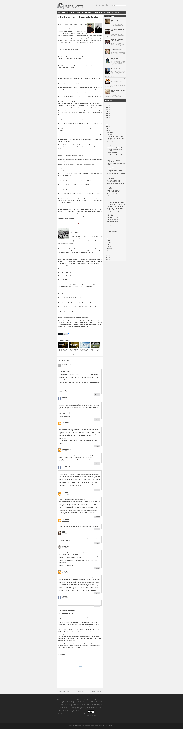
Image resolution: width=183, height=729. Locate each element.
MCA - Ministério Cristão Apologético (68, 329)
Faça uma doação (115, 12)
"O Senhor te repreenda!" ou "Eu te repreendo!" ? (117, 50)
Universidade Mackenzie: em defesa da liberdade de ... (116, 174)
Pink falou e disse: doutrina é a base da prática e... (116, 139)
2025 (107, 103)
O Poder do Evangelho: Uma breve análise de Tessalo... (115, 209)
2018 (107, 113)
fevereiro (109, 250)
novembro (109, 134)
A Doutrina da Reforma (112, 225)
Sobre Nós (64, 12)
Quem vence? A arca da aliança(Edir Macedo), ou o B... (115, 157)
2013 (107, 124)
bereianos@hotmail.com (76, 618)
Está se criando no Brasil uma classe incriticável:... (115, 177)
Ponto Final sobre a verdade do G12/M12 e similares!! (118, 79)
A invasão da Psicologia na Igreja (114, 147)
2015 (107, 120)
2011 (107, 128)
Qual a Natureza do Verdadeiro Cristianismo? (114, 161)
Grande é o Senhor (111, 141)
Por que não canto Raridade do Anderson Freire (118, 19)
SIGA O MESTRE (63, 391)
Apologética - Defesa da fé (67, 354)
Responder (97, 394)
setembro (109, 236)
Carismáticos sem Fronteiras (113, 211)
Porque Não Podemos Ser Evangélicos (115, 136)
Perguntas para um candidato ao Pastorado (114, 171)
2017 (107, 115)
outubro (109, 234)
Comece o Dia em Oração (112, 228)
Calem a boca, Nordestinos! (113, 217)
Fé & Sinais (109, 200)
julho (108, 240)
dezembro (109, 132)
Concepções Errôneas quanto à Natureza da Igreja (118, 40)
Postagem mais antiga (96, 691)
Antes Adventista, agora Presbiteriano (116, 59)
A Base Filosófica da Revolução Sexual (115, 154)
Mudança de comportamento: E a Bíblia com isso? (116, 187)
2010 (107, 130)
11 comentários (75, 19)
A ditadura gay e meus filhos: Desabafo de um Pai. (116, 167)
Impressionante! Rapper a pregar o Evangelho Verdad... (115, 144)
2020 (107, 109)
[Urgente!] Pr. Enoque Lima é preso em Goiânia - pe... (116, 214)
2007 (107, 259)
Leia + (61, 713)
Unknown (64, 571)
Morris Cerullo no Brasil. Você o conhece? (118, 69)
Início (59, 12)
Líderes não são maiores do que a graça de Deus (116, 184)
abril (108, 246)
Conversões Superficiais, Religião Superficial (114, 150)
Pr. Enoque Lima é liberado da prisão (115, 206)
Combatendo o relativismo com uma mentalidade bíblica (115, 230)
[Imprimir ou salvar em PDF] (65, 334)
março (108, 248)
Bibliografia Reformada (87, 12)
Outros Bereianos (98, 12)
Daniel (63, 532)
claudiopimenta (66, 422)
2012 (107, 126)
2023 (107, 105)
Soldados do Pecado (111, 223)
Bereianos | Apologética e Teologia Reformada (89, 725)
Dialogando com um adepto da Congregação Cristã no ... (114, 191)
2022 (107, 107)
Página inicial (80, 691)
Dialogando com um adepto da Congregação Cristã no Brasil (78, 17)
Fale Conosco (107, 12)
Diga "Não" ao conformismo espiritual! (116, 204)
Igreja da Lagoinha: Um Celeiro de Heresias (118, 30)
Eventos (78, 12)
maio (108, 244)
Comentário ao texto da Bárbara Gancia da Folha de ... (116, 164)
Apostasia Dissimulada (112, 152)
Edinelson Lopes (66, 364)
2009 (107, 255)
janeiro (109, 252)
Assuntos (72, 12)
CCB (72, 354)
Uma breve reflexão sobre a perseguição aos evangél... (113, 181)
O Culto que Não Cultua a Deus (114, 193)
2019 (107, 111)
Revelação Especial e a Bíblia (113, 198)
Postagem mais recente (63, 691)
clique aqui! (71, 651)
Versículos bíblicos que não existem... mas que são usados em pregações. (118, 90)
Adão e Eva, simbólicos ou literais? (115, 195)
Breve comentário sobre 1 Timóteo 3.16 (116, 202)
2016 (107, 117)
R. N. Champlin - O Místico (113, 219)
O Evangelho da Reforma (112, 221)
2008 (107, 257)
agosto (108, 238)
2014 (107, 122)
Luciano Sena (65, 546)
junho (108, 242)
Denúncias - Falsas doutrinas (79, 354)
